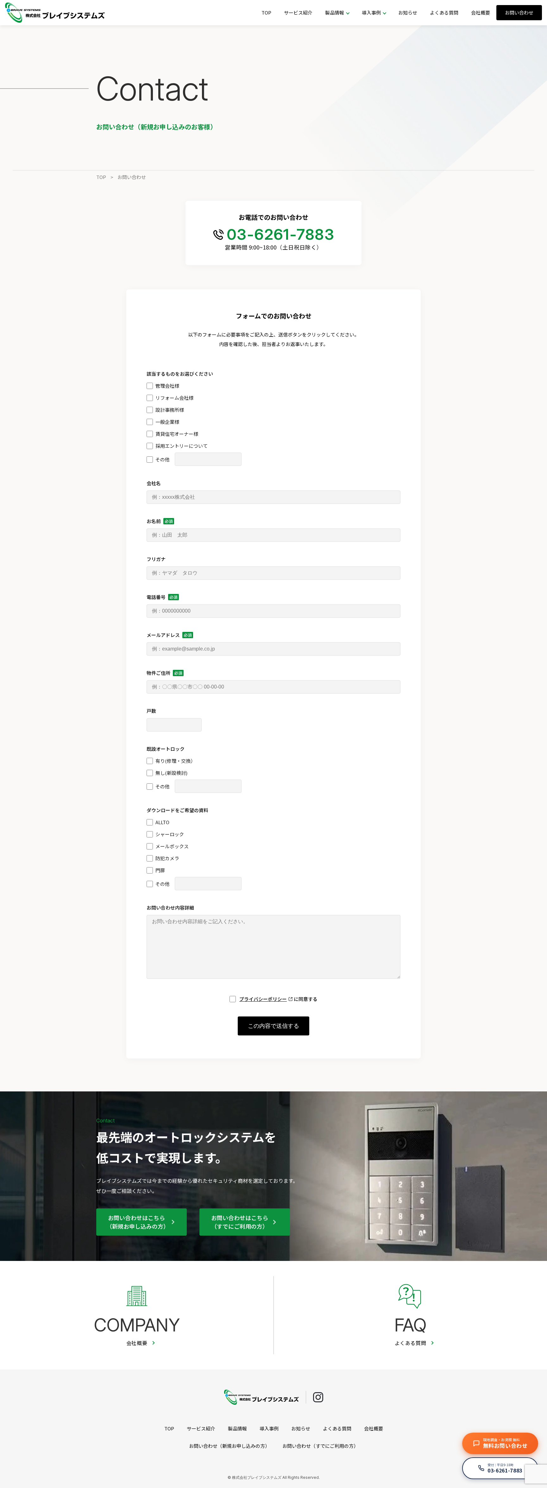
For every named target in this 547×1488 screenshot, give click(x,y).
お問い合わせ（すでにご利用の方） (320, 1445)
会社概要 (480, 12)
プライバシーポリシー (263, 999)
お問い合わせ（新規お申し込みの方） (229, 1445)
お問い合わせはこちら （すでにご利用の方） (239, 1221)
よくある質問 (444, 12)
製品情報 (237, 1428)
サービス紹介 (298, 12)
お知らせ (407, 12)
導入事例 (269, 1428)
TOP (266, 12)
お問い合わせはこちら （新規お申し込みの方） (137, 1221)
